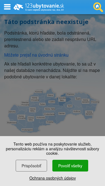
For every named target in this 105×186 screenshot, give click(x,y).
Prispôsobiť (31, 165)
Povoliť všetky (70, 165)
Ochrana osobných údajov (52, 178)
